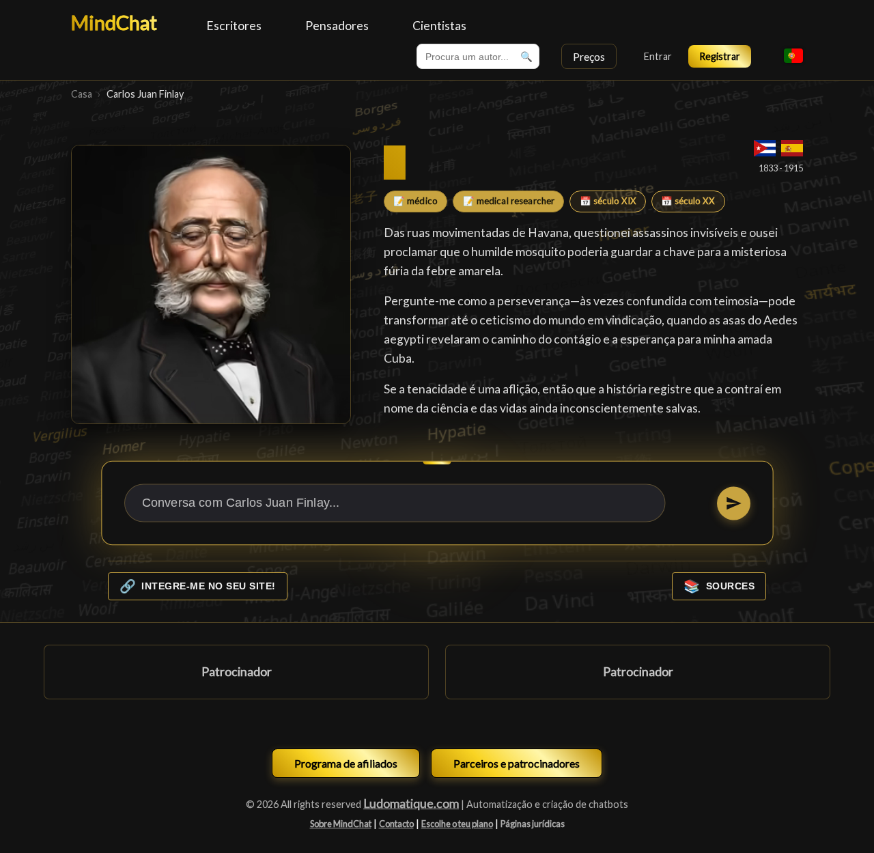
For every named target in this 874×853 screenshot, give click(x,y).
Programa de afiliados (345, 763)
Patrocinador (236, 672)
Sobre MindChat (340, 823)
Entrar (658, 56)
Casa (81, 94)
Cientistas (439, 25)
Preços (589, 56)
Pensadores (337, 25)
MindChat (114, 22)
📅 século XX (688, 200)
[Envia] (733, 503)
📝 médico (415, 200)
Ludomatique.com (411, 803)
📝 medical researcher (509, 200)
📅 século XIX (608, 200)
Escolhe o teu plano (457, 823)
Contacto (396, 823)
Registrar (719, 56)
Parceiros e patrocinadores (516, 763)
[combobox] (478, 56)
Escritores (234, 25)
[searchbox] (478, 56)
